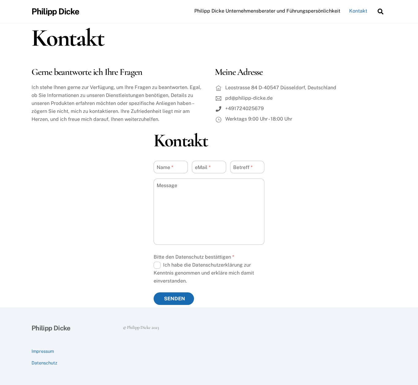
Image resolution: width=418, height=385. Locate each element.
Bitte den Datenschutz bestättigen (194, 257)
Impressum (43, 351)
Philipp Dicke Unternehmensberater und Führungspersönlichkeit (267, 11)
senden (174, 299)
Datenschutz (44, 362)
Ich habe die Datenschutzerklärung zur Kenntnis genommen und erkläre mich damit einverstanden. (204, 273)
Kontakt (358, 11)
